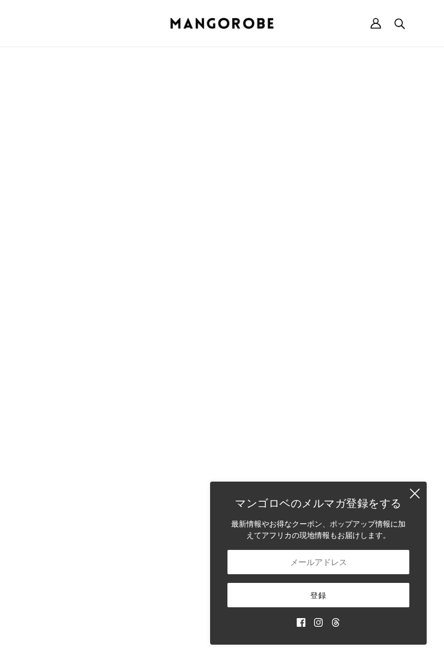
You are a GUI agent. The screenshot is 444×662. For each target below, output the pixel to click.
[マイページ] (375, 23)
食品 (244, 455)
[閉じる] (414, 493)
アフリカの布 (260, 433)
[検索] (400, 23)
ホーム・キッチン (267, 376)
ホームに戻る (191, 179)
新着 (244, 342)
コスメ (248, 467)
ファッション (260, 364)
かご (244, 353)
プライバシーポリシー (370, 399)
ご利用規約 (351, 387)
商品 (320, 179)
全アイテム (256, 478)
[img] (301, 622)
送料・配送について (366, 342)
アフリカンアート (267, 444)
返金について (354, 353)
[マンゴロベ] (222, 23)
